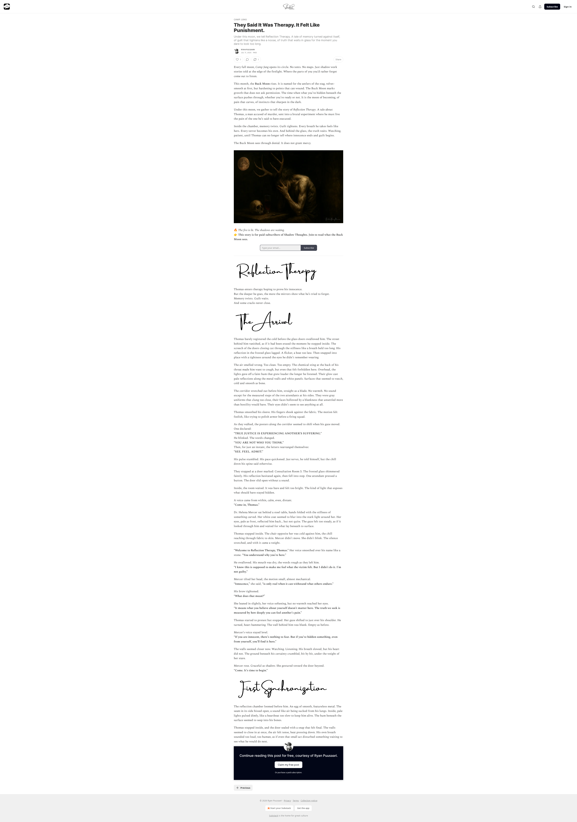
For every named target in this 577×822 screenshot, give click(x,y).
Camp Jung (240, 19)
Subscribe (552, 6)
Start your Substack (280, 808)
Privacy (287, 800)
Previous (245, 787)
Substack (273, 815)
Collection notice (309, 800)
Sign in (568, 6)
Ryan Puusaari (248, 50)
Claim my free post (288, 764)
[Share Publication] (540, 7)
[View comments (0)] (247, 60)
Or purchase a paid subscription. (288, 772)
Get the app (303, 808)
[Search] (533, 7)
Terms (296, 800)
